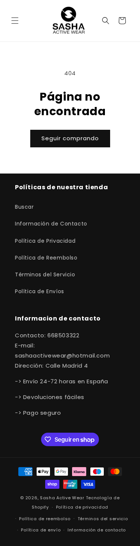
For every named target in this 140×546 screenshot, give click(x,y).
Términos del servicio (103, 519)
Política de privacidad (82, 507)
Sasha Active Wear (62, 498)
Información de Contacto (51, 223)
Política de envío (40, 530)
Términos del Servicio (45, 274)
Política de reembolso (45, 519)
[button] (15, 20)
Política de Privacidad (45, 241)
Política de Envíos (39, 291)
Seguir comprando (70, 138)
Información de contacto (97, 530)
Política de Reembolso (46, 257)
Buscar (24, 207)
